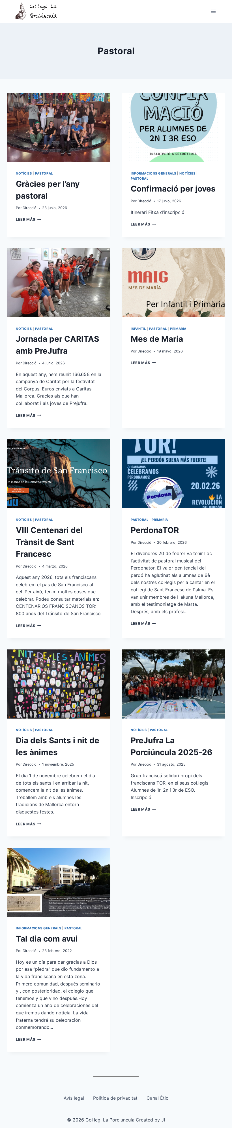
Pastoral (44, 173)
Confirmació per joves (173, 189)
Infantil (138, 329)
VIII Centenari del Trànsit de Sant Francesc (49, 542)
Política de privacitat (115, 1098)
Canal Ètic (157, 1098)
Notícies (24, 173)
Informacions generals (153, 173)
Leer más (28, 219)
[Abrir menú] (213, 11)
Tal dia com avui (47, 939)
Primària (178, 329)
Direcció (29, 208)
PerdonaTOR (155, 530)
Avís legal (74, 1098)
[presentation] (58, 127)
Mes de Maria (157, 339)
